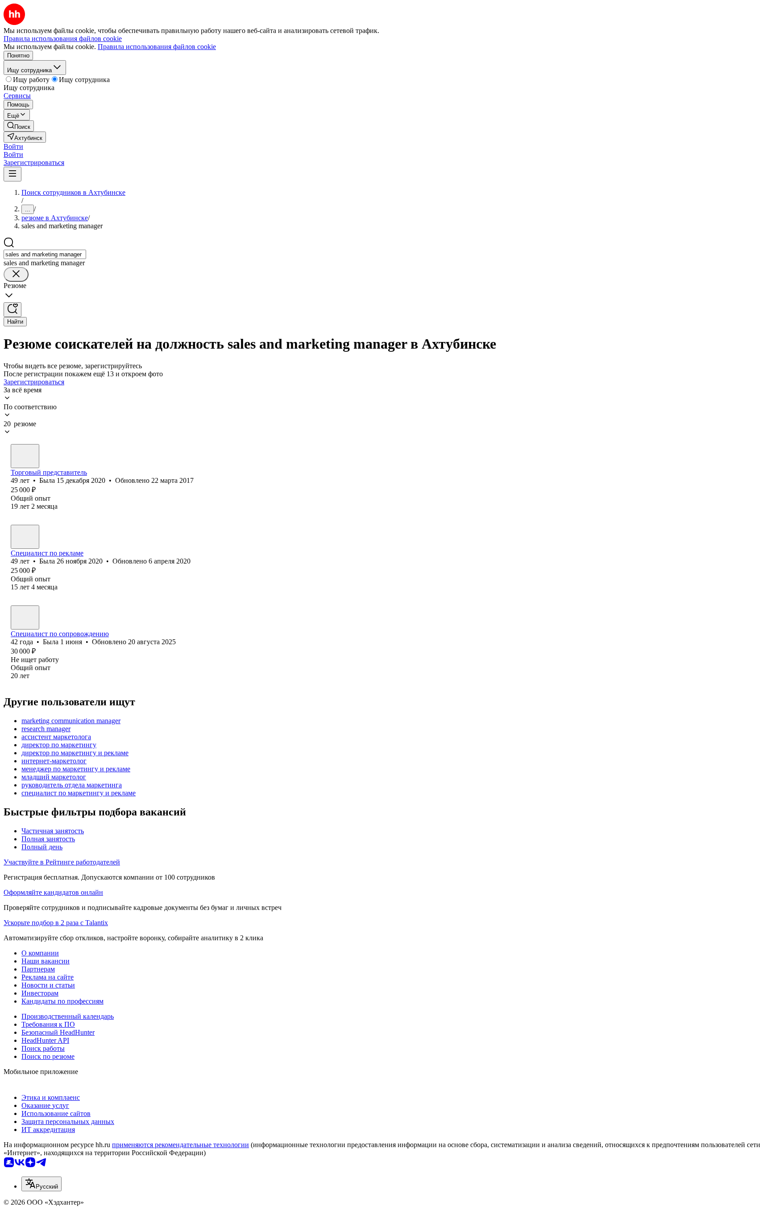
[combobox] (45, 254)
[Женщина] (25, 456)
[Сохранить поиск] (12, 309)
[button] (13, 146)
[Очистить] (16, 274)
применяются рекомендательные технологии (180, 1144)
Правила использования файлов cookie (157, 46)
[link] (19, 126)
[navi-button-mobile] (12, 174)
